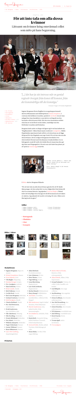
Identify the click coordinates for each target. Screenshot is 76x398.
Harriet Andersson (35, 307)
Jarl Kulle (53, 116)
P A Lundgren (56, 325)
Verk (17, 9)
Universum (24, 9)
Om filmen (9, 111)
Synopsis (9, 118)
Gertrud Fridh (33, 325)
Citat (7, 116)
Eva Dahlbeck (33, 313)
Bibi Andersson (34, 302)
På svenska (57, 6)
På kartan (9, 123)
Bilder (24, 182)
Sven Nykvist (10, 277)
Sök (41, 9)
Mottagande (9, 112)
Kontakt (8, 389)
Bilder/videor (12, 119)
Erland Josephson (55, 113)
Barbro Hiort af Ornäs (59, 271)
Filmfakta (9, 114)
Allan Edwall (56, 277)
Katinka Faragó (11, 282)
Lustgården (57, 131)
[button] (38, 361)
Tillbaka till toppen (64, 386)
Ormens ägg (33, 146)
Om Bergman (9, 9)
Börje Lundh (10, 289)
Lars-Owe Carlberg (12, 332)
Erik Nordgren (10, 300)
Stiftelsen (33, 9)
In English (67, 6)
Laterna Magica (52, 191)
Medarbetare (12, 121)
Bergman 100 (17, 389)
